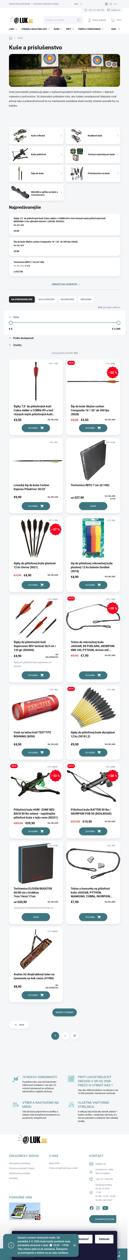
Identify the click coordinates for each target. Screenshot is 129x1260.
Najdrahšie (67, 299)
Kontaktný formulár (105, 1219)
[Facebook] (91, 1207)
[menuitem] (13, 29)
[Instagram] (97, 1207)
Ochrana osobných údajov (46, 4)
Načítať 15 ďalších (64, 1012)
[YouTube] (105, 1207)
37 (74, 1035)
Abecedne (85, 299)
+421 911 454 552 (104, 1179)
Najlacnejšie (46, 299)
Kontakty (13, 1178)
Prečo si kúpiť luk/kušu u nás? (63, 1168)
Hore (21, 1024)
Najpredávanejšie (21, 299)
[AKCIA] (93, 709)
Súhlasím (104, 1239)
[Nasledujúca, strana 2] (65, 1036)
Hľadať (78, 20)
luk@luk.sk (100, 1164)
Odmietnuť (83, 1239)
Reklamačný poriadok (19, 1173)
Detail (93, 506)
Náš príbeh (54, 1163)
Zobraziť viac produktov (64, 284)
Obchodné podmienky (19, 4)
